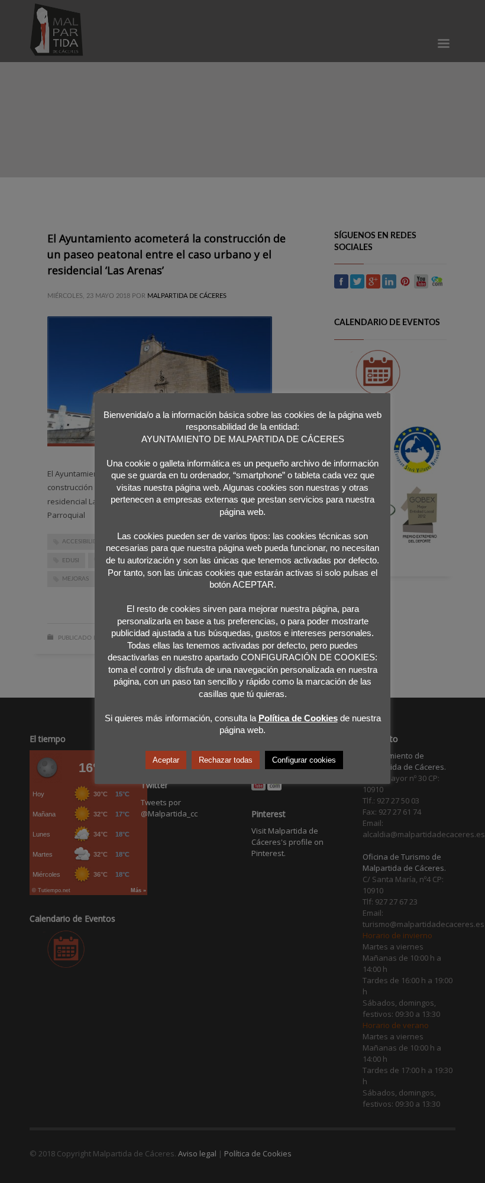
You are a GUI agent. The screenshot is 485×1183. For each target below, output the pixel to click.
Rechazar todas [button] (226, 760)
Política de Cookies (298, 718)
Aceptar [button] (166, 760)
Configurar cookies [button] (304, 760)
